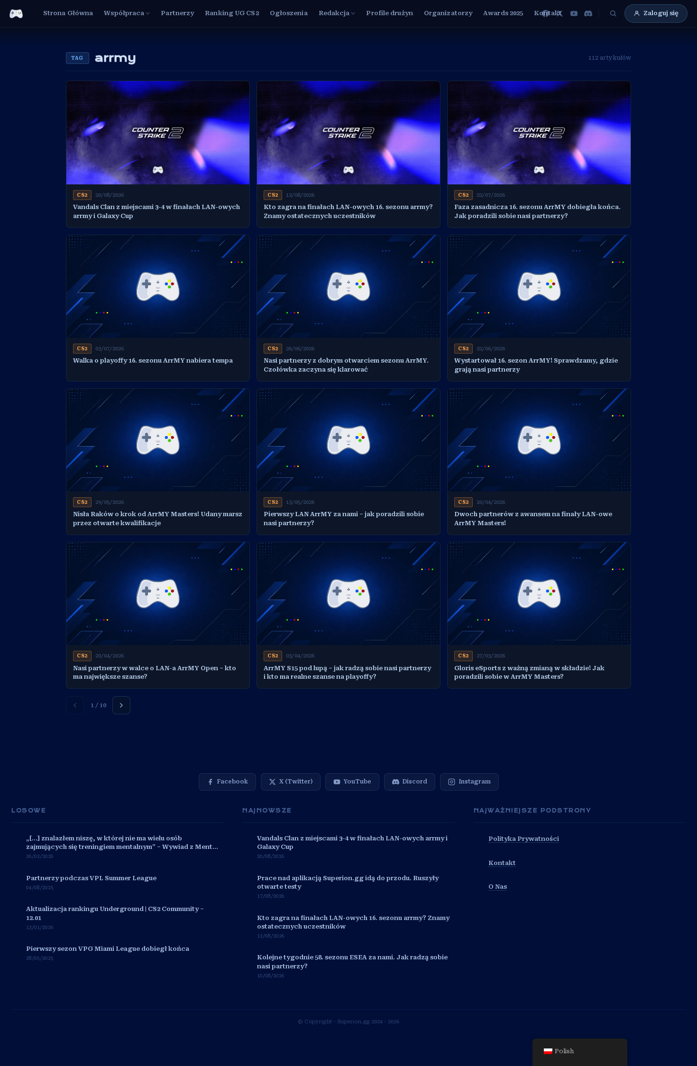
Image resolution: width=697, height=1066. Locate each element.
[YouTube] (573, 13)
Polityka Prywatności (523, 838)
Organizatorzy (448, 13)
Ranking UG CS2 (231, 13)
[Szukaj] (613, 13)
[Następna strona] (121, 705)
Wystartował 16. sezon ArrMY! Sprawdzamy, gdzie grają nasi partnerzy (536, 365)
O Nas (497, 886)
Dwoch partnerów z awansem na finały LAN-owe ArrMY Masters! (533, 518)
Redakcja (334, 13)
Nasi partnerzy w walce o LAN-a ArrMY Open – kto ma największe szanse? (154, 673)
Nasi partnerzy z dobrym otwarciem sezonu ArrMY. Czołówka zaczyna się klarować (346, 365)
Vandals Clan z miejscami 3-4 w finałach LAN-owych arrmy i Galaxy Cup (156, 211)
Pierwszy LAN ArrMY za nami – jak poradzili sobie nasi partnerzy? (344, 518)
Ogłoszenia (289, 13)
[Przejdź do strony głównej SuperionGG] (16, 13)
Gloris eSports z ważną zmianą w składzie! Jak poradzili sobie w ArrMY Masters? (529, 673)
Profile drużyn (389, 13)
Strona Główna (68, 13)
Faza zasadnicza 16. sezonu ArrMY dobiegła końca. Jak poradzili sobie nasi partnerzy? (537, 211)
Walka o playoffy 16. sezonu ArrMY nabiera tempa (153, 360)
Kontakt (548, 13)
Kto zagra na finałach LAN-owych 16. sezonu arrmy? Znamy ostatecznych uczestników (348, 211)
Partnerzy (177, 13)
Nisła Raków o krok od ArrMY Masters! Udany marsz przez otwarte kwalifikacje (157, 518)
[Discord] (588, 13)
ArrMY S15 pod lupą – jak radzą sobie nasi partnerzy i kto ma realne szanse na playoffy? (347, 673)
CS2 (82, 195)
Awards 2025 (503, 13)
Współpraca (124, 13)
